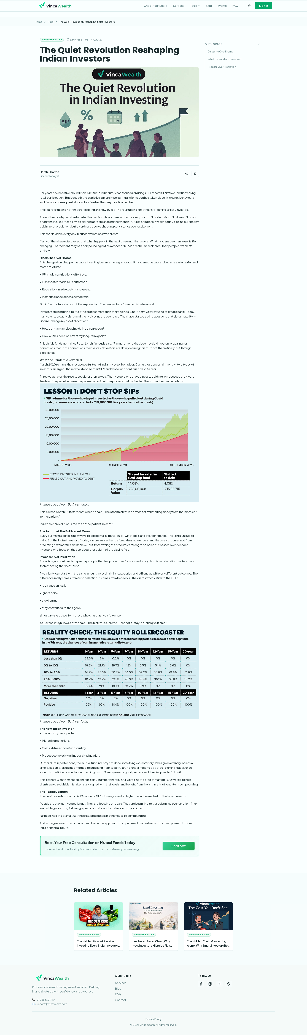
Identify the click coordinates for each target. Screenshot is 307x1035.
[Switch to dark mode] (249, 5)
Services (120, 983)
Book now (178, 846)
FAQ (118, 994)
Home (38, 21)
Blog (50, 21)
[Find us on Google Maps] (228, 984)
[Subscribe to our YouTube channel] (219, 984)
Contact (120, 1000)
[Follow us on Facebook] (201, 984)
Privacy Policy (154, 1019)
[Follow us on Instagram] (210, 984)
